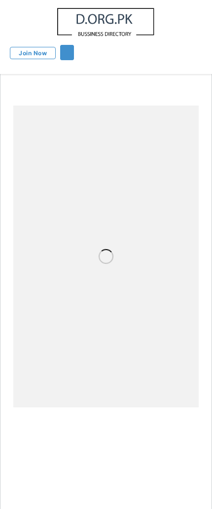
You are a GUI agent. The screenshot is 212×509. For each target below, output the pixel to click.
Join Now (33, 53)
